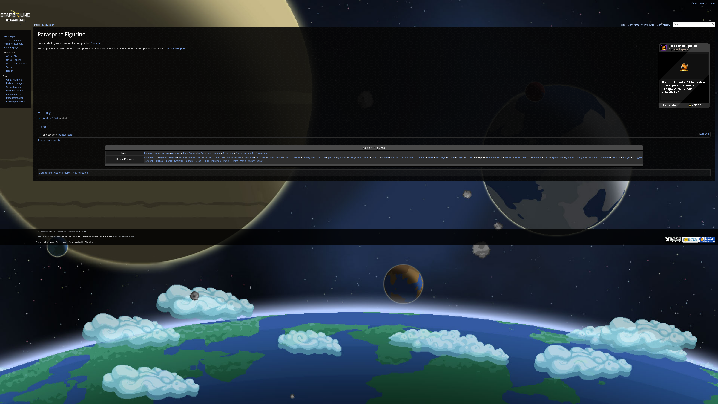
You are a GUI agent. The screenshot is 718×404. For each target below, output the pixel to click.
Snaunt (149, 161)
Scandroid (593, 157)
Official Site (12, 56)
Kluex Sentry (363, 157)
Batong (182, 157)
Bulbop (208, 157)
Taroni (198, 161)
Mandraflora (397, 157)
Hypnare (321, 157)
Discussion (48, 24)
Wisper (251, 161)
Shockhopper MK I (244, 153)
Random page (11, 47)
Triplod (234, 161)
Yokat (259, 161)
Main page (9, 36)
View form (633, 24)
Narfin (430, 157)
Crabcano (249, 157)
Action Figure (678, 49)
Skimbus (616, 157)
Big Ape (201, 153)
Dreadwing (228, 153)
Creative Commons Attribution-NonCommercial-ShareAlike (85, 236)
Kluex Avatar (188, 153)
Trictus (226, 161)
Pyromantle (557, 157)
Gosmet (297, 157)
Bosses (124, 153)
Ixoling (351, 157)
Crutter (270, 157)
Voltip (243, 161)
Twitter (9, 67)
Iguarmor (341, 157)
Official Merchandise (16, 63)
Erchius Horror (151, 153)
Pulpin (546, 157)
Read (622, 24)
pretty (56, 139)
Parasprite (96, 43)
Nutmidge (440, 157)
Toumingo (216, 161)
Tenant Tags (45, 139)
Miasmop (409, 157)
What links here (14, 80)
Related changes (15, 83)
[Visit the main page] (15, 16)
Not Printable (80, 172)
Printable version (14, 90)
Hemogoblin (309, 157)
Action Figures (374, 147)
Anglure (173, 157)
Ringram (581, 157)
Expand (704, 133)
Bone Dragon (213, 153)
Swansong (261, 153)
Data (42, 127)
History (44, 112)
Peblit (500, 157)
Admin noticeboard (13, 43)
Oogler (459, 157)
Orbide (468, 157)
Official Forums (13, 60)
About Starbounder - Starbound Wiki (66, 242)
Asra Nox (176, 153)
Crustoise (260, 157)
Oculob (451, 157)
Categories (45, 172)
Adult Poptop (150, 157)
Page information (15, 98)
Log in (712, 3)
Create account (699, 3)
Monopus (421, 157)
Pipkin (518, 157)
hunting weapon (175, 48)
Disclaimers (90, 242)
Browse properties (15, 101)
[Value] (691, 105)
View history (663, 24)
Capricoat (219, 157)
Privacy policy (42, 242)
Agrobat (163, 157)
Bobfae (191, 157)
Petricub (508, 157)
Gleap (288, 157)
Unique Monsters (125, 159)
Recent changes (12, 40)
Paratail (491, 157)
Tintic (206, 161)
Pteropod (536, 157)
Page (37, 24)
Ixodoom (165, 153)
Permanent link (14, 94)
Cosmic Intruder (234, 157)
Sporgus (178, 161)
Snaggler (637, 157)
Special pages (13, 87)
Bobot (200, 157)
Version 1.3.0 (50, 118)
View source (647, 24)
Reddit (9, 71)
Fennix (279, 157)
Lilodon (375, 157)
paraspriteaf (65, 134)
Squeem (189, 161)
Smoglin (626, 157)
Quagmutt (570, 157)
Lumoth (385, 157)
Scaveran (605, 157)
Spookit (168, 161)
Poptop (526, 157)
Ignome (331, 157)
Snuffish (159, 161)
